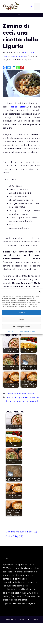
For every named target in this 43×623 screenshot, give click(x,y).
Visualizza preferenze (21, 327)
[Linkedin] (13, 67)
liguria (35, 397)
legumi (28, 397)
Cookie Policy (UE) (14, 536)
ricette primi (15, 401)
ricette (31, 393)
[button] (40, 292)
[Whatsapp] (18, 67)
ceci (8, 397)
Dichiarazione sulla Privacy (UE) (21, 531)
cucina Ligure (18, 106)
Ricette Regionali (30, 401)
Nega (21, 320)
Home (6, 56)
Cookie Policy (12, 331)
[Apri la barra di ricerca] (31, 6)
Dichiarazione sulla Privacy (27, 331)
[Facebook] (5, 67)
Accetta (22, 313)
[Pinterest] (22, 67)
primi (24, 393)
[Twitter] (9, 67)
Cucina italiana (18, 56)
